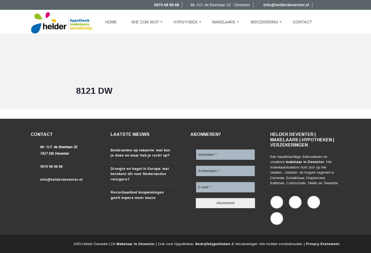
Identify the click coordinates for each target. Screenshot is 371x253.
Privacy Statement (322, 244)
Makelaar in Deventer (136, 244)
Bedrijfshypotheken (212, 244)
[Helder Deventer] (61, 22)
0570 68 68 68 (166, 5)
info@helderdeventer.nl (285, 5)
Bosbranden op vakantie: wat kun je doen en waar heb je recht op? (140, 153)
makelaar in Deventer (305, 162)
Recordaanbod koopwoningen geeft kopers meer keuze (137, 195)
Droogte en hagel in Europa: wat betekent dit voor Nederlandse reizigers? (140, 174)
